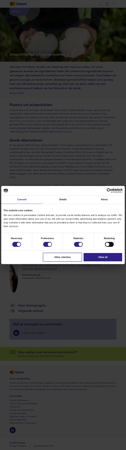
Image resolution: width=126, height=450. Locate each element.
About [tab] (104, 199)
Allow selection (62, 257)
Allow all (102, 257)
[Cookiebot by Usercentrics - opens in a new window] (109, 190)
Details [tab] (63, 199)
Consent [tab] (21, 199)
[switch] (47, 244)
